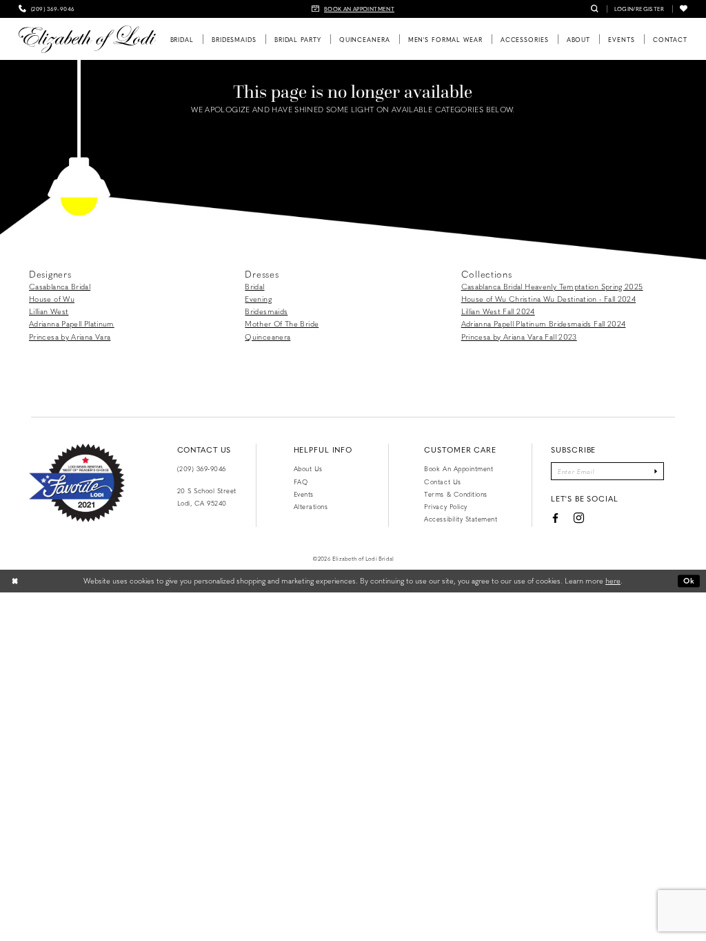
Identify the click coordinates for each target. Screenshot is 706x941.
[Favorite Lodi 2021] (77, 483)
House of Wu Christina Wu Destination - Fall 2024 (548, 298)
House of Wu (51, 298)
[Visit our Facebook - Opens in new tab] (555, 518)
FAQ (301, 481)
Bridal (254, 286)
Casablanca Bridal (59, 286)
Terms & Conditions (455, 494)
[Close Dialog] (15, 581)
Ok (689, 580)
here (613, 580)
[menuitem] (46, 9)
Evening (258, 298)
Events (304, 494)
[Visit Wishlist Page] (683, 9)
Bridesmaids (266, 311)
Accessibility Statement (460, 519)
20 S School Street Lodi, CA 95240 (206, 497)
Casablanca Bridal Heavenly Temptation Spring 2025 (552, 286)
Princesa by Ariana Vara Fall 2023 (519, 336)
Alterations (311, 506)
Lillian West (48, 311)
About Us (308, 468)
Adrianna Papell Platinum (71, 323)
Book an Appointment (458, 468)
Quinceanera (267, 336)
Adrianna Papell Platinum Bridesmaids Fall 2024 (543, 323)
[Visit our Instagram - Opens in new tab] (578, 518)
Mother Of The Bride (282, 323)
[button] (639, 9)
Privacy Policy (445, 506)
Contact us (442, 481)
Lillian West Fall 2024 (498, 311)
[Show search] (594, 9)
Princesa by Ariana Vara (69, 336)
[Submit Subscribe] (656, 471)
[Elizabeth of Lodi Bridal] (87, 39)
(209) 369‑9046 (201, 468)
